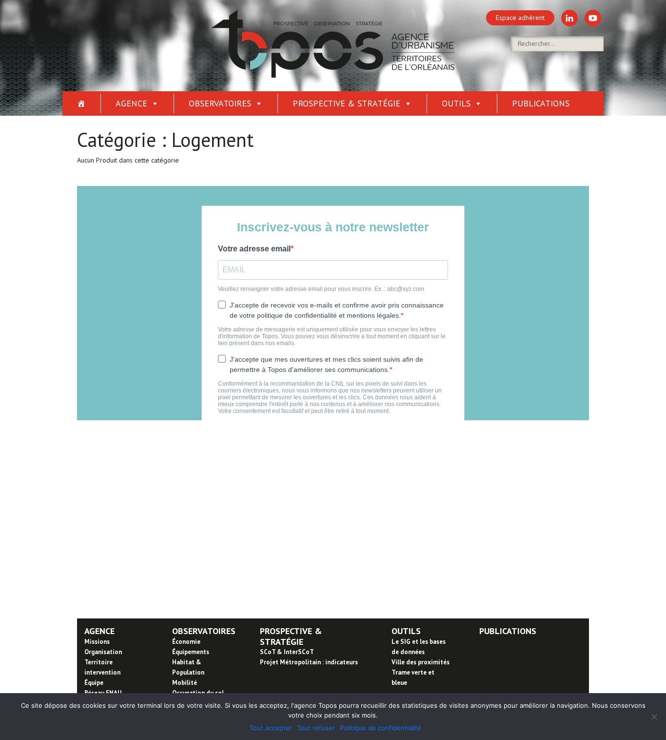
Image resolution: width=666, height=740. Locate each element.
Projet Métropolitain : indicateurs (309, 662)
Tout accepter (271, 728)
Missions (97, 641)
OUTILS (406, 631)
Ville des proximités (421, 662)
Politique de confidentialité (380, 728)
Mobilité (184, 682)
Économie (186, 641)
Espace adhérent (520, 17)
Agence (131, 103)
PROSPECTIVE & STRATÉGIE (291, 636)
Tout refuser (316, 728)
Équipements (190, 652)
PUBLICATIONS (507, 631)
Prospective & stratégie (346, 103)
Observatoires (220, 103)
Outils (456, 103)
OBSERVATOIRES (203, 631)
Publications (540, 103)
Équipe (93, 682)
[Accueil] (81, 103)
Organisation (103, 652)
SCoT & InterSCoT (287, 652)
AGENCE (99, 631)
